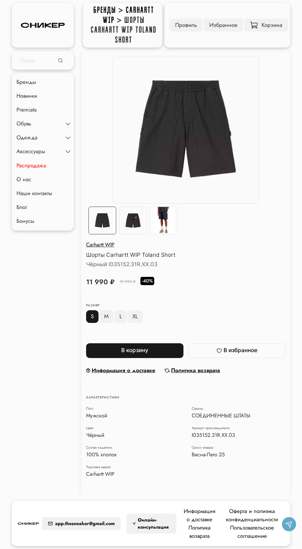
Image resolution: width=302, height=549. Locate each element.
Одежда (27, 137)
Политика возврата (199, 532)
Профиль (186, 25)
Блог (22, 207)
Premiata (27, 110)
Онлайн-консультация (153, 523)
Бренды (104, 10)
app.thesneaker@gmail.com (85, 523)
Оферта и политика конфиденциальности (252, 515)
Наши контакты (34, 193)
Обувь (24, 124)
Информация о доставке (199, 515)
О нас (24, 179)
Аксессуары (31, 151)
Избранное (223, 25)
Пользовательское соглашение (252, 532)
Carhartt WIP (100, 245)
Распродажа (31, 165)
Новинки (27, 96)
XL (135, 316)
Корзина (272, 25)
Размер (93, 305)
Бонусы (25, 221)
